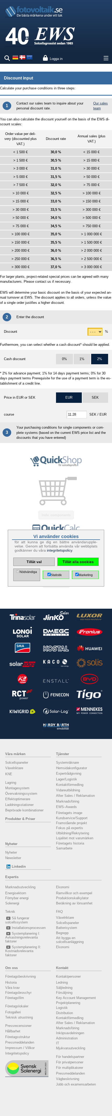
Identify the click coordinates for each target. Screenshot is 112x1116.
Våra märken (15, 754)
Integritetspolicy (17, 1053)
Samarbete (64, 848)
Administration (67, 1038)
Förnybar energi (17, 898)
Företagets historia (70, 843)
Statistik (56, 575)
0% (64, 359)
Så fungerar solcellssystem (17, 920)
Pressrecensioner (18, 1026)
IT (57, 1043)
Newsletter (13, 858)
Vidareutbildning (68, 790)
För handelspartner (70, 1057)
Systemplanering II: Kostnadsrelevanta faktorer (23, 951)
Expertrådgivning (68, 773)
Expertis (11, 877)
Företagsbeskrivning (20, 976)
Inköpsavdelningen (70, 1033)
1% (81, 359)
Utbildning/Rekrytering (72, 833)
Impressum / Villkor (20, 1048)
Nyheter (11, 844)
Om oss (11, 968)
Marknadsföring (67, 801)
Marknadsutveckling (20, 887)
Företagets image (69, 813)
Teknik (10, 912)
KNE (8, 774)
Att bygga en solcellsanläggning (70, 940)
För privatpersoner (69, 1062)
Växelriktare (14, 768)
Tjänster (62, 754)
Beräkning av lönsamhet (74, 903)
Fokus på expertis (69, 828)
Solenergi (12, 903)
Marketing (86, 575)
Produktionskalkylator (72, 898)
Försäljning (64, 993)
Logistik (62, 1008)
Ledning (62, 982)
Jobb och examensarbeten (76, 1084)
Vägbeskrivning (67, 1079)
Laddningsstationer (19, 805)
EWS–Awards (66, 807)
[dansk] (22, 59)
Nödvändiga (28, 572)
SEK (95, 397)
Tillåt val (34, 562)
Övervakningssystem (21, 794)
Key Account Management (76, 998)
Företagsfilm (14, 998)
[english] (29, 59)
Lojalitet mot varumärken (74, 838)
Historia (11, 982)
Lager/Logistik (66, 779)
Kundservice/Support (72, 818)
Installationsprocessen (29, 928)
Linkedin (19, 866)
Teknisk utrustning (19, 1017)
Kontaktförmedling (69, 785)
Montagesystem (17, 788)
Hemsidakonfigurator (71, 768)
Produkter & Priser (20, 819)
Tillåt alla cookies (78, 562)
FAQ (59, 912)
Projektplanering (68, 1003)
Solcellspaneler (16, 762)
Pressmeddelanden (19, 1042)
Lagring (10, 783)
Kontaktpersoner (68, 976)
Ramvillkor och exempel (74, 893)
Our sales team (100, 105)
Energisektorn (15, 893)
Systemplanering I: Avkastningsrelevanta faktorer (22, 938)
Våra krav (12, 988)
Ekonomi (62, 887)
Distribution (64, 1013)
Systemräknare (67, 762)
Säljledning (64, 988)
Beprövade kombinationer (24, 810)
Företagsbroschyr (18, 993)
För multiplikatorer (69, 1068)
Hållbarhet (12, 1031)
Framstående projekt (71, 823)
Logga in (56, 59)
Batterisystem (66, 928)
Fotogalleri (13, 1012)
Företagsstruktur (17, 1037)
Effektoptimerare (17, 799)
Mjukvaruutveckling (70, 1048)
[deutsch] (15, 59)
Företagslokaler (16, 1006)
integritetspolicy (59, 550)
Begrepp (62, 933)
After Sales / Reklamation (75, 796)
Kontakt (62, 968)
